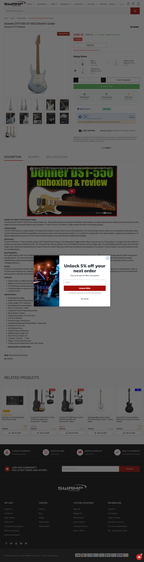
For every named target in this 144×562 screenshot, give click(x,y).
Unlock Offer (85, 288)
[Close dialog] (107, 258)
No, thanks (85, 299)
